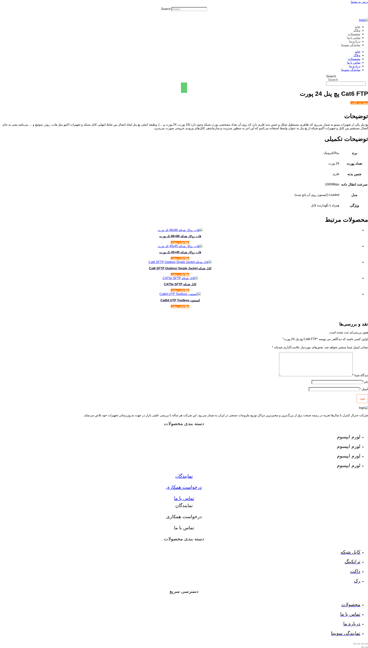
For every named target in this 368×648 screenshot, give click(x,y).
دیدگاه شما (360, 375)
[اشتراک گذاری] (358, 643)
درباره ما (354, 41)
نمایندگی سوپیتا (350, 45)
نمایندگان (184, 476)
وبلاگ (356, 30)
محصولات (354, 34)
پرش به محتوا (359, 1)
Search (166, 9)
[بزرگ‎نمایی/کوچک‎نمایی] (366, 643)
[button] (184, 5)
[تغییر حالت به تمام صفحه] (362, 643)
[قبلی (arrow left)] (366, 647)
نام (365, 382)
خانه (357, 26)
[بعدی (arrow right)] (362, 647)
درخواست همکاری (184, 487)
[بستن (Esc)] (354, 643)
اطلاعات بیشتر (180, 242)
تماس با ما (353, 37)
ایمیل (364, 389)
